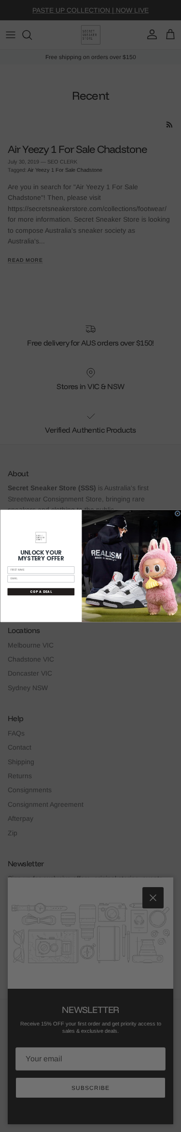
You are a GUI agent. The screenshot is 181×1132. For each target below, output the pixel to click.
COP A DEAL (41, 591)
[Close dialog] (177, 513)
